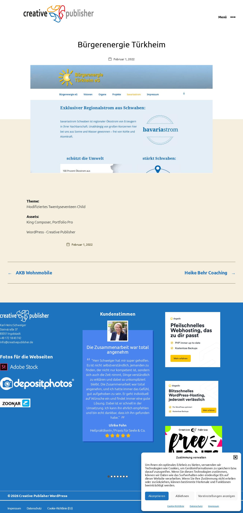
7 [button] (127, 476)
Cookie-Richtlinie (175, 506)
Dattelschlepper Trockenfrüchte (125, 442)
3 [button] (115, 476)
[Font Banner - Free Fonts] (198, 449)
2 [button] (111, 476)
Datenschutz (196, 506)
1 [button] (108, 476)
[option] (118, 381)
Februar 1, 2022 (124, 59)
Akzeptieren (156, 496)
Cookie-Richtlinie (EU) (60, 508)
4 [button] (118, 476)
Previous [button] (77, 394)
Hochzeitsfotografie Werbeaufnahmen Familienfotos (117, 456)
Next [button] (158, 394)
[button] (235, 457)
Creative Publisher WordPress (43, 495)
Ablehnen (182, 496)
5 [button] (121, 476)
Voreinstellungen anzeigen (216, 496)
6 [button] (124, 476)
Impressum (213, 506)
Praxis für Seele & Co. (129, 430)
